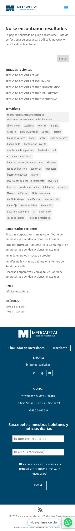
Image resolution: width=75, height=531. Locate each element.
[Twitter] (42, 373)
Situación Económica (18, 211)
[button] (68, 522)
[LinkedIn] (34, 373)
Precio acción (52, 199)
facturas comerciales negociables (25, 162)
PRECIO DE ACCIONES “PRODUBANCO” (28, 81)
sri (34, 211)
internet (35, 174)
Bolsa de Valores (16, 138)
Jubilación (48, 187)
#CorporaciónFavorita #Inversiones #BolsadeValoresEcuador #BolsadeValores (29, 117)
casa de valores (58, 138)
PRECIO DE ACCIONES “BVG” (22, 75)
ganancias (36, 168)
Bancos (46, 132)
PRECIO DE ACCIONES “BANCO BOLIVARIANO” (33, 87)
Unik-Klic (58, 527)
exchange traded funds (19, 156)
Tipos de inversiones (39, 218)
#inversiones (14, 125)
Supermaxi (45, 211)
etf (54, 150)
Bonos (32, 138)
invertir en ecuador (29, 187)
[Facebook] (26, 373)
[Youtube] (49, 373)
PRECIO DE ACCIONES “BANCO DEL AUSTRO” (32, 93)
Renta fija (12, 205)
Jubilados (63, 187)
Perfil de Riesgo (15, 199)
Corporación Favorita (35, 144)
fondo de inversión (17, 168)
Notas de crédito (41, 193)
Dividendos (43, 150)
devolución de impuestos (20, 150)
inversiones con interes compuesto (25, 181)
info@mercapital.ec (18, 291)
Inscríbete (60, 348)
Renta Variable (29, 205)
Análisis (54, 125)
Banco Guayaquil (29, 132)
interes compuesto (17, 174)
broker (43, 138)
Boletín (57, 132)
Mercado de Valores (17, 193)
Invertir (11, 187)
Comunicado (13, 144)
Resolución (46, 205)
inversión (53, 181)
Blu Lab (30, 527)
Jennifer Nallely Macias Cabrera (25, 261)
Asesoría (11, 132)
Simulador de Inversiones (26, 348)
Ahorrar (42, 125)
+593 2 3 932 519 (15, 312)
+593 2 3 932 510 (15, 306)
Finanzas (51, 162)
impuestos (50, 168)
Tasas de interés (15, 218)
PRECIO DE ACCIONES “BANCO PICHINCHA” (31, 99)
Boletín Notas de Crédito (35, 255)
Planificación (34, 199)
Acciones (29, 125)
